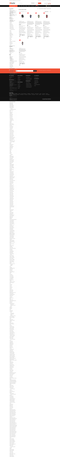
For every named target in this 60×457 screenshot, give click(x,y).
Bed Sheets (11, 46)
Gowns (10, 437)
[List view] (26, 11)
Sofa (11, 312)
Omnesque (18, 94)
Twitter (19, 78)
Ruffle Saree (11, 375)
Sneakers (11, 99)
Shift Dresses (11, 407)
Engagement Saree (12, 365)
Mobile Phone (12, 304)
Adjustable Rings (12, 245)
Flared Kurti (11, 345)
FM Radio (11, 308)
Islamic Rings (11, 247)
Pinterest (19, 80)
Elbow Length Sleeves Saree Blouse (13, 378)
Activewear (11, 36)
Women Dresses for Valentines (12, 416)
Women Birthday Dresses (13, 410)
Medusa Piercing (12, 169)
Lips (10, 283)
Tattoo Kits (43, 94)
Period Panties (11, 126)
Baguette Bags (11, 63)
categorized (11, 75)
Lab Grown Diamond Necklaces (12, 224)
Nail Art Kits (11, 301)
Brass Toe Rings (12, 255)
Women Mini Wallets (12, 74)
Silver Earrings (11, 202)
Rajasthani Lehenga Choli (13, 358)
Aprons (10, 9)
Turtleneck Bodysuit (12, 401)
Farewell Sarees (12, 366)
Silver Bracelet (11, 179)
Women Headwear (12, 21)
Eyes (10, 266)
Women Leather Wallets (12, 73)
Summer (37, 94)
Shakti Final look (12, 91)
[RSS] (42, 70)
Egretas (19, 93)
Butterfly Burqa (11, 144)
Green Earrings (11, 193)
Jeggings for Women (12, 320)
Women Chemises (12, 135)
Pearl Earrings (11, 199)
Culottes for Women (12, 317)
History (10, 32)
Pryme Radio (11, 310)
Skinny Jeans (11, 319)
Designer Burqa (11, 146)
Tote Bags (11, 67)
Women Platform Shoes (12, 100)
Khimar (10, 153)
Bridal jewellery (11, 183)
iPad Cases (32, 93)
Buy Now (29, 36)
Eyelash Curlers (11, 295)
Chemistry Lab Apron (12, 10)
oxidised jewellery (12, 236)
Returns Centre (36, 81)
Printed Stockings (12, 329)
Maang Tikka (11, 216)
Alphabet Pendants (12, 240)
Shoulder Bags (11, 66)
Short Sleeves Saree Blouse (13, 381)
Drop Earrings (11, 190)
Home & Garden (11, 49)
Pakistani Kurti (11, 347)
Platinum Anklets (12, 161)
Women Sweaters (12, 455)
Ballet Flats (11, 97)
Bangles (11, 163)
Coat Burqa (11, 145)
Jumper (40, 93)
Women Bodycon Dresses (13, 412)
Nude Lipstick (11, 291)
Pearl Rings (11, 249)
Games (10, 31)
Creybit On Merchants (28, 79)
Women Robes (11, 136)
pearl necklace (11, 226)
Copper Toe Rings (12, 256)
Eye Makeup (28, 93)
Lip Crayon (11, 284)
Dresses (11, 39)
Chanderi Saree (11, 362)
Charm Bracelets (12, 171)
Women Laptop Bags (12, 68)
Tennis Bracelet (12, 182)
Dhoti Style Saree (12, 364)
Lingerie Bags (11, 65)
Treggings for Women (12, 334)
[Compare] (24, 35)
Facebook (19, 83)
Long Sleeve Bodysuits (12, 398)
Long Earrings (11, 197)
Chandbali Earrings (12, 188)
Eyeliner (11, 272)
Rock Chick (29, 94)
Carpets (11, 48)
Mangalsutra (11, 217)
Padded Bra (11, 115)
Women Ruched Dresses (13, 428)
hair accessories (12, 209)
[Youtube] (43, 70)
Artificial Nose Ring (12, 230)
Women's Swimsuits (12, 391)
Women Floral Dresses (12, 421)
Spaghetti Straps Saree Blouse (12, 384)
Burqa (10, 143)
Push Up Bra (11, 116)
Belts (10, 55)
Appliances (11, 59)
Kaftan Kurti (11, 346)
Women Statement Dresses (13, 432)
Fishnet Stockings (12, 326)
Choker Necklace (12, 221)
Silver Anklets (11, 162)
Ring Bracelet (11, 178)
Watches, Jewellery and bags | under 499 (13, 89)
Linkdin (19, 88)
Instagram (19, 79)
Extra (10, 207)
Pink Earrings (11, 200)
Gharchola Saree (12, 367)
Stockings (11, 325)
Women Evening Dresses (13, 419)
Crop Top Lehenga (12, 353)
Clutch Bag (11, 64)
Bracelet (11, 170)
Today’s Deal (39, 0)
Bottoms (11, 37)
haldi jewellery (11, 210)
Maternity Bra (11, 114)
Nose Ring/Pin (11, 229)
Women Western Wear (13, 394)
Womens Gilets (11, 454)
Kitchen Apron (11, 11)
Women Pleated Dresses (13, 427)
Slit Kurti (11, 348)
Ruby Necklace (11, 228)
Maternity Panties (12, 124)
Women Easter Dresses (12, 417)
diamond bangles (12, 164)
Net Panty (11, 125)
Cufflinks (11, 58)
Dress (10, 403)
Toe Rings (11, 254)
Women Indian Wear (12, 339)
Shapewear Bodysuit (12, 399)
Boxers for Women (12, 316)
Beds (10, 47)
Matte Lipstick (11, 290)
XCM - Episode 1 (12, 90)
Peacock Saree (11, 374)
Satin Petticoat (11, 133)
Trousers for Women (12, 335)
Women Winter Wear (12, 446)
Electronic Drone (12, 76)
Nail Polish (11, 302)
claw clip (11, 22)
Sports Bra (11, 117)
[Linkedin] (41, 70)
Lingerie (47, 93)
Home (38, 8)
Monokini (11, 392)
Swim (10, 40)
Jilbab (10, 151)
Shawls (10, 448)
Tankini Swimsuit (12, 393)
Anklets (11, 155)
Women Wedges (12, 106)
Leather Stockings (12, 327)
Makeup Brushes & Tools (13, 292)
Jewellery (11, 154)
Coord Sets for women (12, 402)
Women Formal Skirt (12, 442)
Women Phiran (11, 385)
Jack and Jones (37, 93)
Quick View (19, 36)
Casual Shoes (11, 56)
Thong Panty (11, 128)
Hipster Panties (11, 123)
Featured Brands (12, 82)
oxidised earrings (12, 198)
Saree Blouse (11, 377)
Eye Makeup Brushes (12, 294)
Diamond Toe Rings (12, 257)
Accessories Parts (12, 29)
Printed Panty (11, 127)
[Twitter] (47, 70)
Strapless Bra (11, 118)
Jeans (10, 318)
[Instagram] (50, 70)
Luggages (11, 264)
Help (35, 85)
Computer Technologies (12, 41)
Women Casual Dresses (12, 413)
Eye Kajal (11, 267)
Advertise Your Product (29, 78)
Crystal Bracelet (12, 173)
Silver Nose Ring (12, 235)
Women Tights (11, 338)
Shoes (10, 96)
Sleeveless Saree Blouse (13, 382)
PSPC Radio (11, 311)
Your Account (36, 80)
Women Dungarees (12, 439)
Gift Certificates (49, 0)
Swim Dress (11, 390)
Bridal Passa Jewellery (12, 238)
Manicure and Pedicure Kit (13, 300)
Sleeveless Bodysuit (12, 400)
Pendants (11, 239)
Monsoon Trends (12, 87)
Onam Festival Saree (12, 373)
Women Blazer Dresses (12, 411)
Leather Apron (11, 12)
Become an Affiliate (28, 83)
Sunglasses (11, 19)
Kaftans (11, 152)
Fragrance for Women (12, 281)
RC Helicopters (22, 94)
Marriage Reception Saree (13, 372)
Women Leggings (12, 336)
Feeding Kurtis (11, 344)
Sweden (40, 94)
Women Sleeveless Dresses (13, 431)
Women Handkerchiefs (12, 20)
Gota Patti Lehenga (12, 355)
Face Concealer (11, 276)
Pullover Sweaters (12, 456)
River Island (26, 94)
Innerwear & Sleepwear (13, 109)
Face (10, 273)
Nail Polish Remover (12, 303)
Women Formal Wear (12, 440)
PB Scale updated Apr (12, 83)
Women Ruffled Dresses (13, 429)
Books (10, 30)
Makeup (11, 265)
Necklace (11, 218)
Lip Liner (11, 286)
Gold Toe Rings (11, 258)
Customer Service (44, 0)
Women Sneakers (12, 105)
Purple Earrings (11, 201)
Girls (10, 208)
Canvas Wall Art (11, 50)
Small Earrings (11, 203)
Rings (10, 244)
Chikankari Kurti (11, 343)
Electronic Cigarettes (23, 93)
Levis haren (43, 93)
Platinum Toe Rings (12, 259)
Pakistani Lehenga (12, 357)
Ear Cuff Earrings (12, 191)
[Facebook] (46, 70)
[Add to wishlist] (23, 35)
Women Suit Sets (12, 386)
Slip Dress (11, 408)
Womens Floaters (12, 107)
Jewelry (11, 211)
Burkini (10, 142)
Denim (10, 38)
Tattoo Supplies (47, 94)
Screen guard (33, 94)
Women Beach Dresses (12, 409)
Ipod (10, 309)
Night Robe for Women (12, 137)
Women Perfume (12, 282)
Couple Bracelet (12, 172)
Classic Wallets (11, 72)
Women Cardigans (12, 450)
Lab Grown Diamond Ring (13, 248)
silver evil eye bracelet (12, 180)
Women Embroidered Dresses (13, 418)
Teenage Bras (11, 119)
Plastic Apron (11, 13)
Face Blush (11, 274)
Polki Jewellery (11, 212)
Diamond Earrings (12, 189)
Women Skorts (11, 337)
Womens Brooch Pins (12, 263)
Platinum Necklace (12, 227)
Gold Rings (11, 246)
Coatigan (11, 447)
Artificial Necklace (12, 220)
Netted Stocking (12, 328)
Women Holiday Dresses (12, 422)
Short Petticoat (11, 134)
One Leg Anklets (12, 160)
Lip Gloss (11, 285)
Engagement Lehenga (12, 354)
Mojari (10, 98)
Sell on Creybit (28, 82)
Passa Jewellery (12, 237)
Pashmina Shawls (12, 449)
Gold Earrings (11, 192)
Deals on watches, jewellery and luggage (13, 81)
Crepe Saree (11, 363)
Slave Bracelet (11, 181)
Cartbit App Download (37, 84)
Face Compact (11, 275)
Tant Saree (11, 376)
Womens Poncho (12, 28)
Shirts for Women (12, 438)
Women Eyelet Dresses (12, 420)
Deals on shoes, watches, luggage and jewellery (13, 79)
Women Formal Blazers (12, 441)
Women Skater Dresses (12, 430)
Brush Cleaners (11, 293)
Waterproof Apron (12, 14)
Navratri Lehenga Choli (12, 356)
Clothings (11, 57)
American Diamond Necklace (13, 219)
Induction (11, 108)
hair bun (11, 23)
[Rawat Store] (12, 3)
